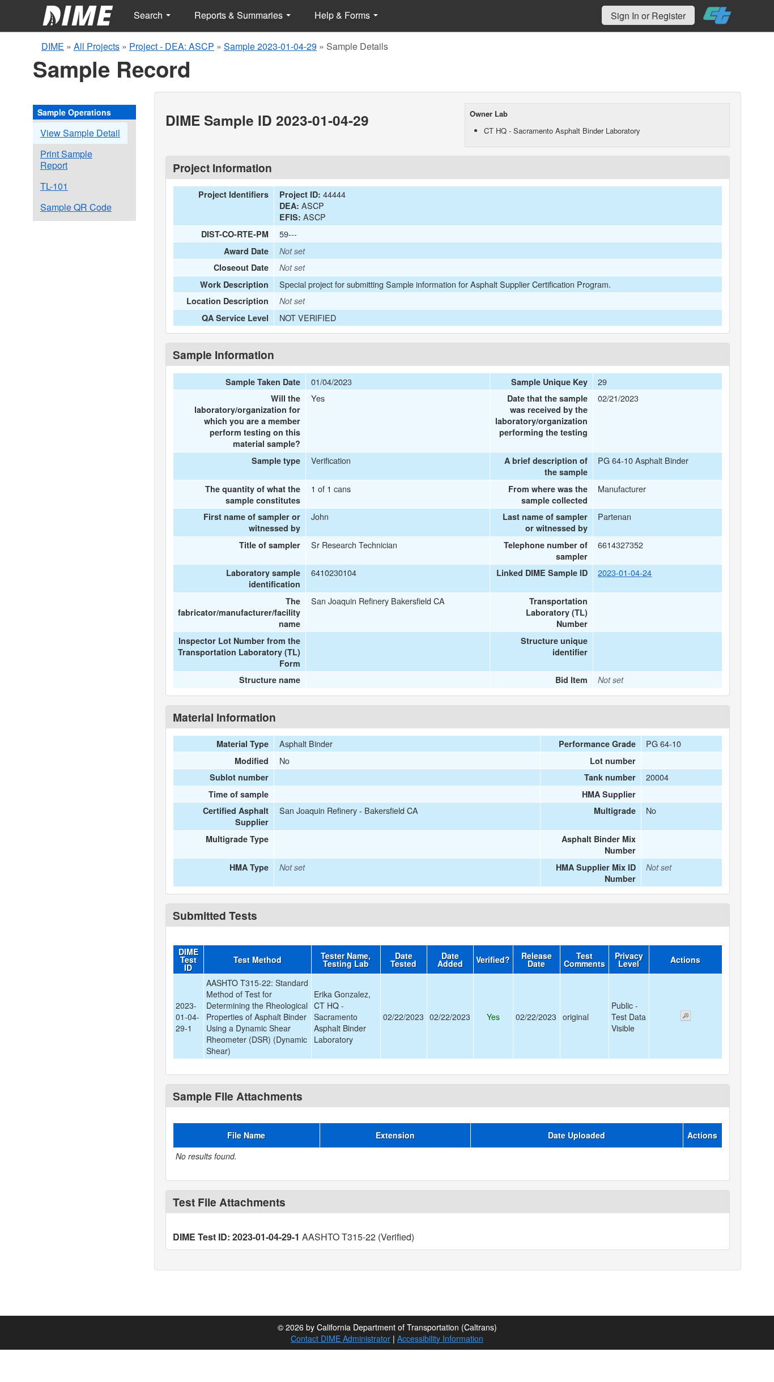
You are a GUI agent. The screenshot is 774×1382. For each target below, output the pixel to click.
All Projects (97, 46)
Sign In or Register (648, 15)
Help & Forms (343, 15)
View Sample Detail (80, 132)
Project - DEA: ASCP (171, 46)
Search (149, 15)
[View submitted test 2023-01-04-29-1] (686, 1016)
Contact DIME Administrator (340, 1338)
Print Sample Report (66, 159)
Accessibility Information (440, 1338)
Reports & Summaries (239, 15)
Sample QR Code (76, 207)
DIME (52, 46)
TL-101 (54, 186)
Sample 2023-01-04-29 (270, 46)
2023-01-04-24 (625, 572)
